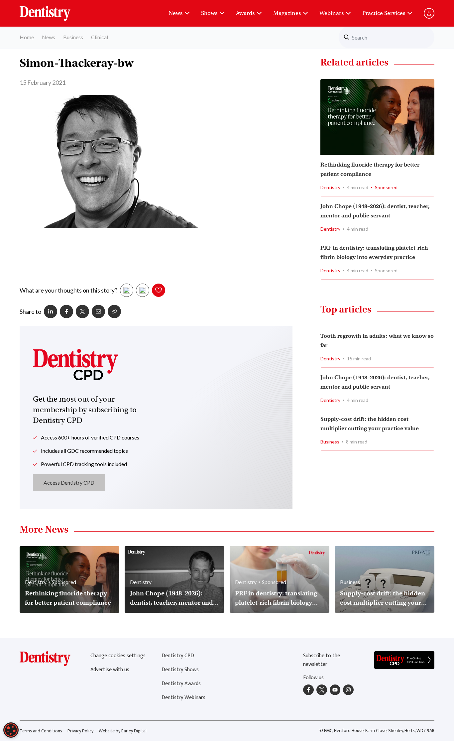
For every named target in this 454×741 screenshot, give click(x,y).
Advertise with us (109, 669)
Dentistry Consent (53, 10)
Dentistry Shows (180, 669)
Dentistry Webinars (183, 697)
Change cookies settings (118, 655)
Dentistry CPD (178, 655)
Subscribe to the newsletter (321, 660)
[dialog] (11, 730)
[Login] (429, 13)
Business (73, 37)
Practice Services (383, 13)
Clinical (99, 37)
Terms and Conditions (41, 731)
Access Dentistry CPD (69, 482)
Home (27, 37)
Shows (209, 13)
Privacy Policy (80, 731)
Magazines (287, 13)
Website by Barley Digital (123, 731)
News (175, 13)
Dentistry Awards (181, 683)
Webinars (331, 13)
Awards (245, 13)
